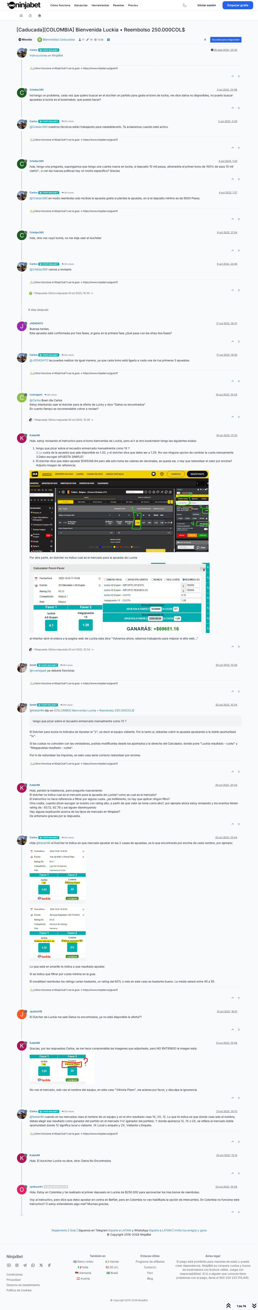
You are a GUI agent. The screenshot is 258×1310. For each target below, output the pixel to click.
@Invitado (69, 121)
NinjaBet (14, 1256)
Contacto (150, 1267)
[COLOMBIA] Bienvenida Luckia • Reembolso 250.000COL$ (94, 710)
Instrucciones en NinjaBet (46, 55)
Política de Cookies (18, 1290)
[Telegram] (25, 1265)
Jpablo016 (36, 1011)
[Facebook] (49, 1265)
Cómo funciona (60, 5)
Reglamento (59, 1230)
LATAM (126, 1230)
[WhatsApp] (33, 1265)
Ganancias (80, 5)
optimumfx (36, 1186)
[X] (41, 1265)
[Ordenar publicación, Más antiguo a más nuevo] (205, 40)
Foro (150, 1273)
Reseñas (118, 5)
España (113, 1230)
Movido (26, 39)
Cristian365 (37, 89)
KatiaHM (35, 435)
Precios (133, 5)
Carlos (33, 49)
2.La (39, 452)
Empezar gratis (237, 5)
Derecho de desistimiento (23, 1285)
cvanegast (36, 394)
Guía (73, 1230)
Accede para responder (226, 39)
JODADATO (36, 323)
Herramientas (100, 5)
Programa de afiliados (150, 1261)
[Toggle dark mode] (184, 5)
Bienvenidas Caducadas (59, 39)
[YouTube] (9, 1265)
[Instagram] (17, 1265)
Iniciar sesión (207, 5)
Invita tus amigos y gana (190, 1230)
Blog (150, 1278)
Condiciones (14, 1274)
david (33, 664)
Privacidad (13, 1279)
